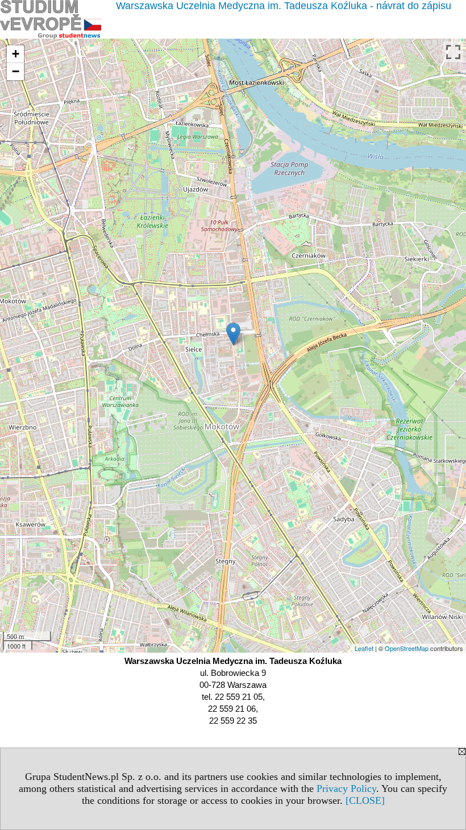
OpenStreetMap (406, 648)
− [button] (15, 71)
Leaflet (364, 648)
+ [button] (15, 54)
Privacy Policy (346, 788)
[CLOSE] (365, 800)
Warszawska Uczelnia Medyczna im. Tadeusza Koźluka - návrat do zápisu (283, 5)
